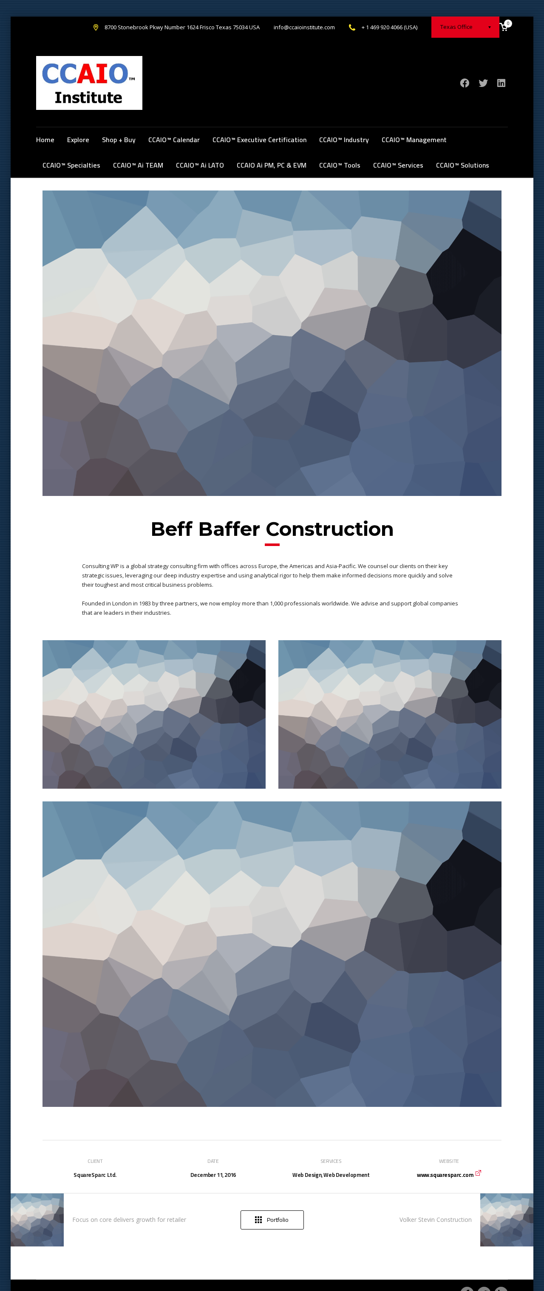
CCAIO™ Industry (344, 139)
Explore (78, 139)
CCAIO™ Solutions (462, 165)
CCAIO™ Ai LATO (200, 165)
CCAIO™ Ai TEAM (138, 165)
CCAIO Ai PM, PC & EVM (271, 165)
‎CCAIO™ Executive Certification (259, 139)
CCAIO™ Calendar (174, 139)
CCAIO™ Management (414, 139)
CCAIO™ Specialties (71, 165)
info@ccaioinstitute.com (304, 27)
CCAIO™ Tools (339, 165)
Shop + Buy (119, 139)
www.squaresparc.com (445, 1175)
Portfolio (278, 1219)
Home (45, 139)
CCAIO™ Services (398, 165)
